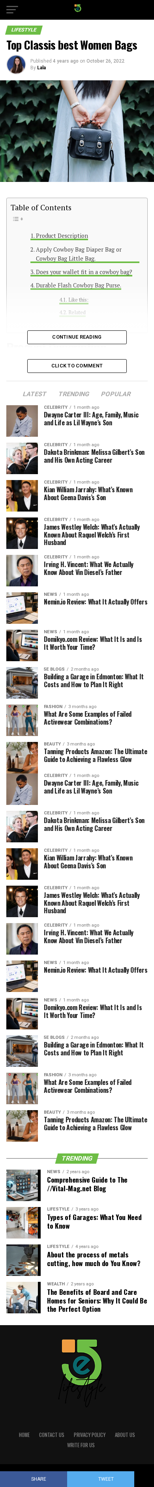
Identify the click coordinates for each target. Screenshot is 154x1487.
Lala (41, 67)
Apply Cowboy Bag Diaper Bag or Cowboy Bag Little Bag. (79, 254)
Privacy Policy (89, 1435)
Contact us (51, 1435)
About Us (125, 1435)
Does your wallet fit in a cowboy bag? (84, 272)
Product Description (62, 235)
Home (24, 1435)
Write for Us (81, 1445)
